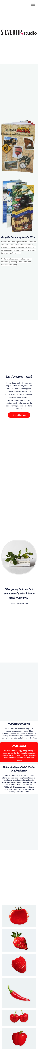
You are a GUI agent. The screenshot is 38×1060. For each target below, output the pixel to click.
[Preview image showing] (19, 916)
